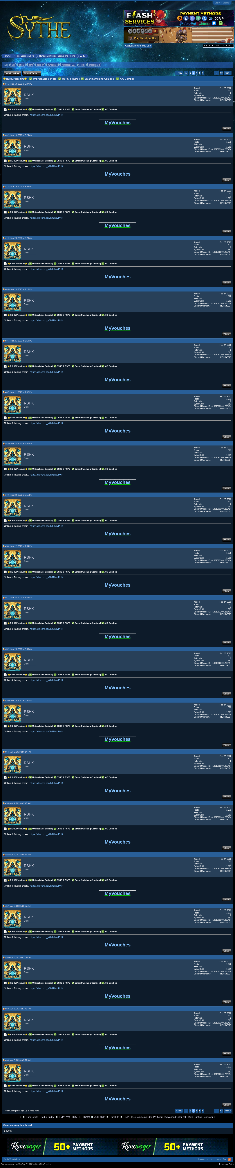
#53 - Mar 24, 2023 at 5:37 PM (18, 700)
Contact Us (203, 1159)
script (81, 65)
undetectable (94, 65)
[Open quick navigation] (231, 56)
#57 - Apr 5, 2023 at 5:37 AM (17, 906)
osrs (31, 65)
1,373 (228, 90)
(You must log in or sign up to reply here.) (22, 1111)
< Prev (179, 73)
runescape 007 (68, 65)
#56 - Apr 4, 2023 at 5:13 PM (18, 854)
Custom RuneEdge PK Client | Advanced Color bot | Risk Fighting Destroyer (172, 1117)
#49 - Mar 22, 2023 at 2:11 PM (18, 495)
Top (224, 1159)
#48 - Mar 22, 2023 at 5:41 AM (18, 443)
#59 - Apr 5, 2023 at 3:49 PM (18, 1009)
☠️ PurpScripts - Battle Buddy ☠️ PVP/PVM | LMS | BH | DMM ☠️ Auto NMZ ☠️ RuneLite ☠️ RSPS (76, 1117)
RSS (229, 1159)
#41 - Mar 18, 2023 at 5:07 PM (18, 84)
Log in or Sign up (222, 3)
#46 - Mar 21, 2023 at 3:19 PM (18, 341)
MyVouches (118, 122)
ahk (13, 65)
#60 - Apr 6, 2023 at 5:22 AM (17, 1060)
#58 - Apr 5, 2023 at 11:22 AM (18, 957)
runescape (53, 65)
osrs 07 (40, 65)
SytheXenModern (12, 1159)
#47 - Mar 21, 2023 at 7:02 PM (18, 392)
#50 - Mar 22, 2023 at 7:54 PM (18, 546)
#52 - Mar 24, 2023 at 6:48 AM (18, 649)
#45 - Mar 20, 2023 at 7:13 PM (18, 289)
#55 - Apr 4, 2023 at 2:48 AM (17, 803)
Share (226, 128)
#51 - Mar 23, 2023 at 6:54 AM (18, 598)
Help (212, 1159)
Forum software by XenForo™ (26, 1164)
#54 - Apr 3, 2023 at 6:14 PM (18, 752)
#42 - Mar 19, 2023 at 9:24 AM (18, 135)
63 (221, 73)
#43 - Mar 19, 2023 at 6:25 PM (18, 186)
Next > (228, 73)
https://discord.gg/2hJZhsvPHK (46, 115)
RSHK (29, 95)
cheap (22, 65)
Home (218, 1159)
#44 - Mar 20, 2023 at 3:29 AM (18, 238)
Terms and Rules (226, 1164)
